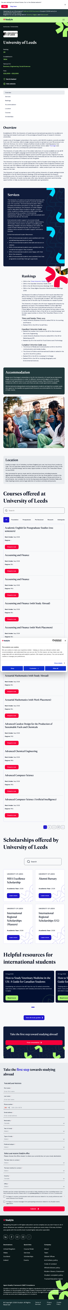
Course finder (29, 1249)
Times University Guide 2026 (40, 281)
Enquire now (11, 547)
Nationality (8, 1120)
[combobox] (7, 1107)
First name (7, 1088)
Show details (58, 663)
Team (46, 1253)
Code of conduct (50, 1264)
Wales (5, 1253)
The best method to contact (13, 1168)
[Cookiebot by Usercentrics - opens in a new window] (53, 640)
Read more (12, 998)
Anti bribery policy (51, 1260)
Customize (33, 668)
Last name (7, 1096)
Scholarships (28, 1256)
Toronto (29, 15)
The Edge (53, 146)
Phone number (9, 1104)
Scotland (6, 1256)
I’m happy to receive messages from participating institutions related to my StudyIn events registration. (33, 1202)
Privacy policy (49, 1303)
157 (58, 827)
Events (26, 1260)
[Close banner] (65, 640)
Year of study (8, 1128)
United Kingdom (9, 1249)
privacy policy (34, 1193)
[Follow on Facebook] (11, 1237)
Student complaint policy (53, 1275)
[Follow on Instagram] (23, 1237)
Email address (8, 1112)
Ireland (5, 1260)
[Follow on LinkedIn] (5, 1237)
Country (7, 1176)
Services (27, 1253)
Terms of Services (38, 1303)
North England (11, 79)
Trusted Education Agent (53, 1279)
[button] (33, 1007)
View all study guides (33, 1018)
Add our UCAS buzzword (31, 11)
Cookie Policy (59, 1303)
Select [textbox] (6, 1131)
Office (6, 1184)
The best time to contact (12, 1160)
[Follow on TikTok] (29, 1237)
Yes (4, 6)
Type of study (8, 1136)
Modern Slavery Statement (54, 1271)
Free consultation (33, 1042)
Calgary (34, 15)
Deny (12, 668)
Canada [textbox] (6, 1123)
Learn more (13, 896)
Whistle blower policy (52, 1268)
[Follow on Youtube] (17, 1237)
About (46, 1249)
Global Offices (49, 1256)
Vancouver (44, 15)
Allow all (55, 668)
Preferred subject (9, 1144)
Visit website (10, 84)
